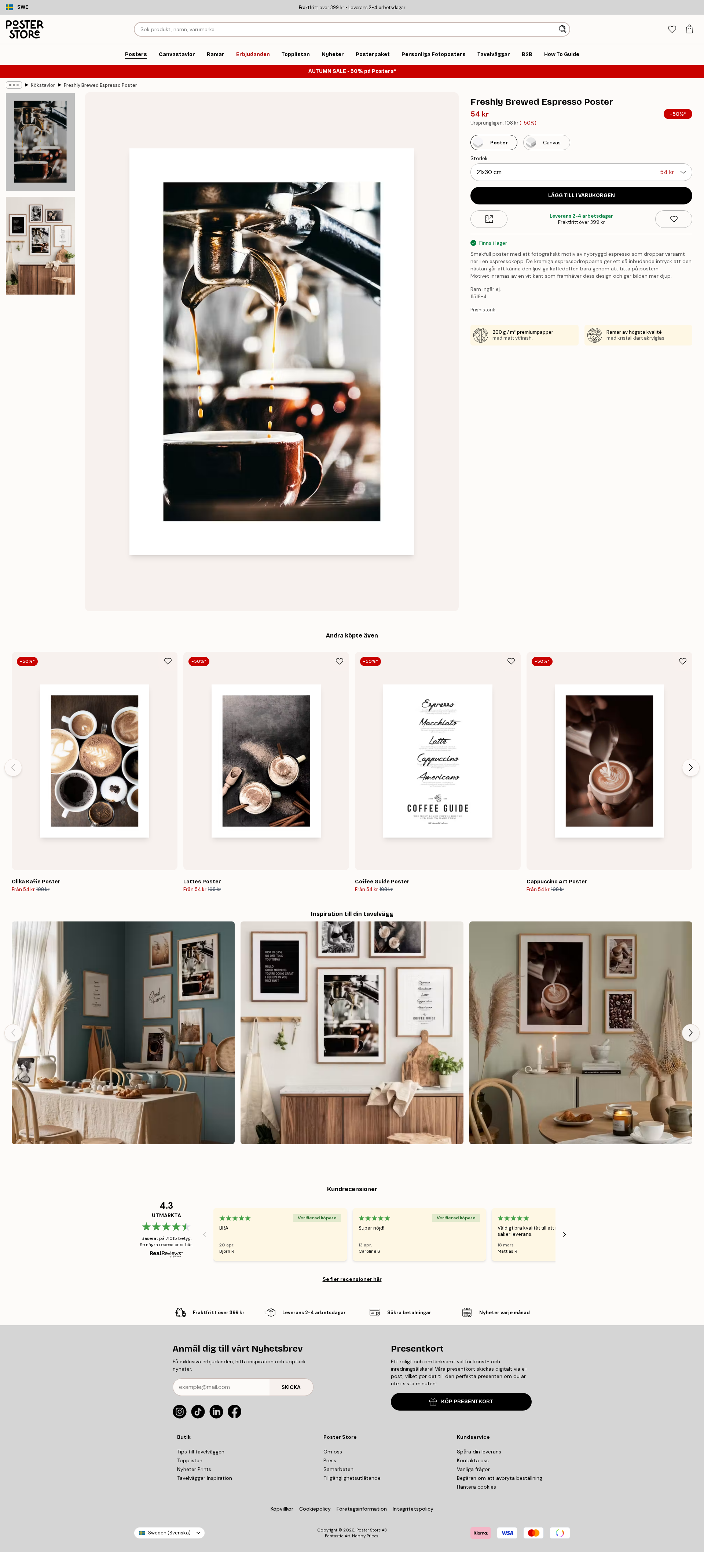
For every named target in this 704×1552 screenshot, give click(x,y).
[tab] (672, 29)
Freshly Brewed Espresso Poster (100, 85)
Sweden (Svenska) (169, 1533)
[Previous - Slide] (13, 767)
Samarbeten (338, 1469)
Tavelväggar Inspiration (204, 1478)
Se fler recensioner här (352, 1279)
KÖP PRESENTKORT (467, 1401)
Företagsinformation (362, 1508)
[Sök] (563, 29)
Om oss (332, 1451)
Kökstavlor (43, 85)
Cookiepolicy (315, 1508)
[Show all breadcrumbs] (14, 85)
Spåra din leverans (479, 1451)
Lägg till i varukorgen (581, 195)
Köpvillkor (282, 1508)
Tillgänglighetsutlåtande (352, 1478)
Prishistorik (482, 310)
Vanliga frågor (473, 1469)
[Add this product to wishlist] (673, 219)
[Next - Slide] (691, 767)
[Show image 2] (40, 245)
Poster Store (368, 1530)
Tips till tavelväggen (200, 1451)
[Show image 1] (40, 142)
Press (329, 1460)
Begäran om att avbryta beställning (499, 1478)
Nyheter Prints (194, 1469)
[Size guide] (488, 219)
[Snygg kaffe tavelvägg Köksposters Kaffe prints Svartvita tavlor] (352, 1032)
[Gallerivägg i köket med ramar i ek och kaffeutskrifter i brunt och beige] (580, 1032)
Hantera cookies (476, 1486)
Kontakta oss (473, 1460)
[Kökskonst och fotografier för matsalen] (123, 1032)
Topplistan (189, 1460)
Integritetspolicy (413, 1508)
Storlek (479, 158)
